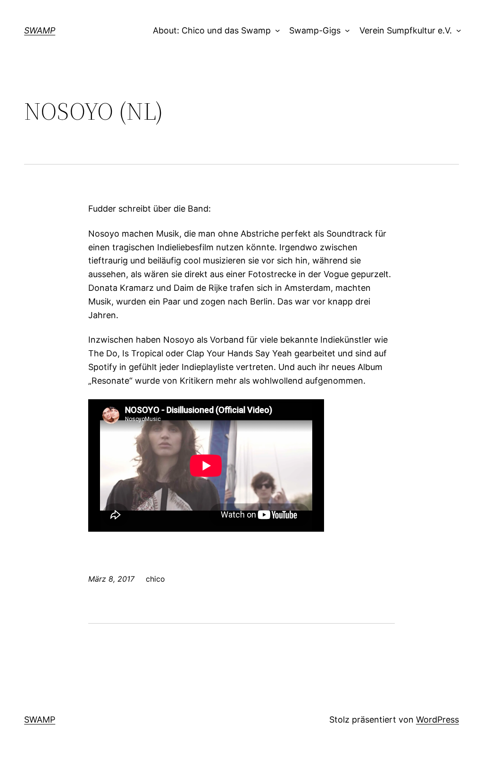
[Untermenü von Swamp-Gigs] (345, 30)
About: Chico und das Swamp (212, 30)
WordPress (437, 719)
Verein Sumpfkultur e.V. (405, 30)
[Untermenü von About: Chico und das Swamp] (275, 30)
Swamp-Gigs (315, 30)
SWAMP (39, 30)
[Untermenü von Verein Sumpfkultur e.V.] (456, 30)
